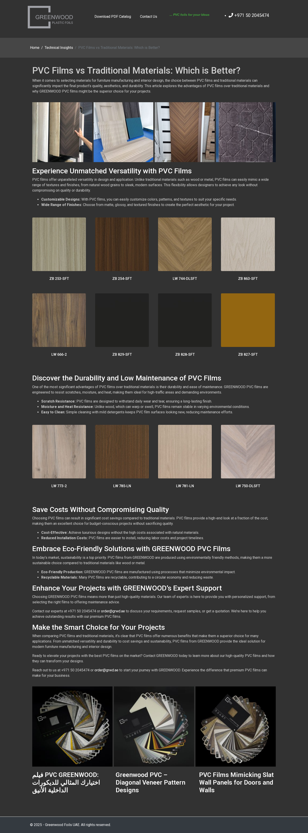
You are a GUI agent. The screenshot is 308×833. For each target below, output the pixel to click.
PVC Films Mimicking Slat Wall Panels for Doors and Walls (236, 782)
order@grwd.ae (113, 611)
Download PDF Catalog (112, 16)
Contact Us (148, 16)
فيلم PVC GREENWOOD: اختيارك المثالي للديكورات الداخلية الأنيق (66, 782)
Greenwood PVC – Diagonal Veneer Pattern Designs (150, 782)
